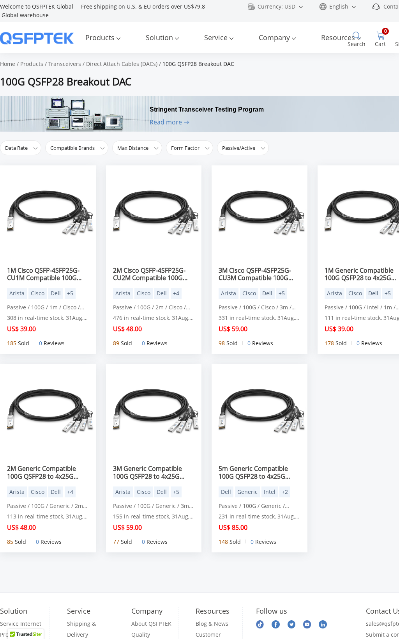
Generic (247, 491)
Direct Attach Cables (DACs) (121, 63)
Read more (166, 122)
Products (100, 37)
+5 (70, 293)
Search (356, 44)
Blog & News (212, 623)
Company (274, 37)
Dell (56, 293)
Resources (338, 37)
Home (7, 63)
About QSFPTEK (151, 623)
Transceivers (64, 63)
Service (216, 37)
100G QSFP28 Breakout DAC (198, 63)
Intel (269, 491)
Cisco (37, 293)
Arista (17, 293)
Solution (159, 37)
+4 (176, 293)
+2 (285, 491)
